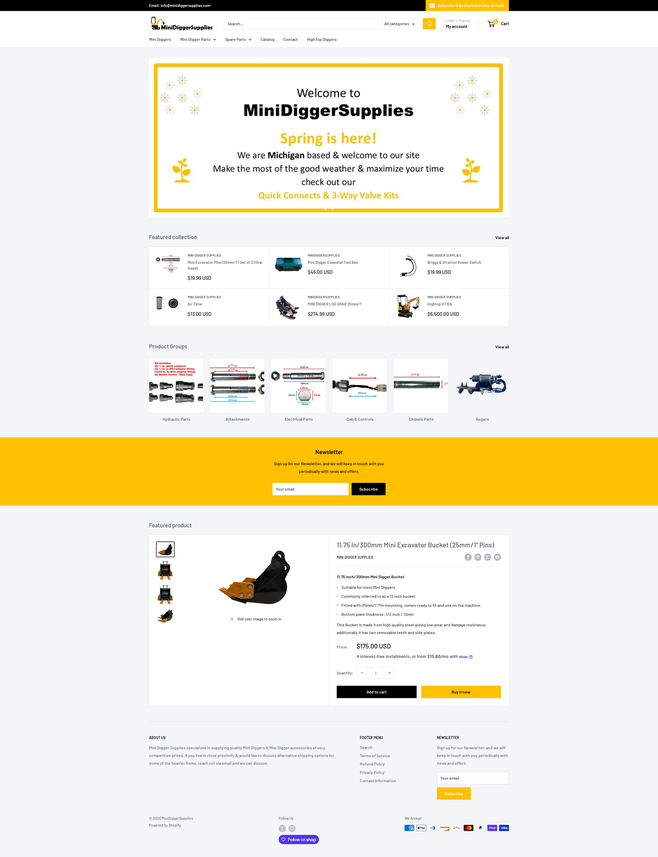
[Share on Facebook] (468, 557)
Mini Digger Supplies (204, 255)
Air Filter (195, 304)
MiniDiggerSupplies (324, 255)
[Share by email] (497, 557)
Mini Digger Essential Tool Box (333, 262)
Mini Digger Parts (195, 39)
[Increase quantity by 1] (389, 672)
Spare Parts (235, 39)
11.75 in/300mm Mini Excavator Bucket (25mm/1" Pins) (415, 545)
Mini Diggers (160, 39)
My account (456, 26)
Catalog (268, 39)
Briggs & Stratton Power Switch (454, 262)
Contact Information (378, 780)
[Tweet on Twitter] (487, 557)
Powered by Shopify (165, 825)
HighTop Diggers (322, 39)
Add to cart (377, 691)
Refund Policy (372, 763)
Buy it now (461, 691)
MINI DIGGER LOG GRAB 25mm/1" (335, 304)
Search (366, 747)
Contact (291, 39)
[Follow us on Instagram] (292, 828)
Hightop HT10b (439, 304)
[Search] (429, 23)
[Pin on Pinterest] (477, 557)
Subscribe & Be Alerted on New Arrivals (471, 5)
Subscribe (368, 488)
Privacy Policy (372, 772)
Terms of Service (375, 755)
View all (502, 237)
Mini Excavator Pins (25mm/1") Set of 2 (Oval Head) (225, 265)
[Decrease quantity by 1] (362, 672)
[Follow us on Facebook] (282, 828)
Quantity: (345, 672)
